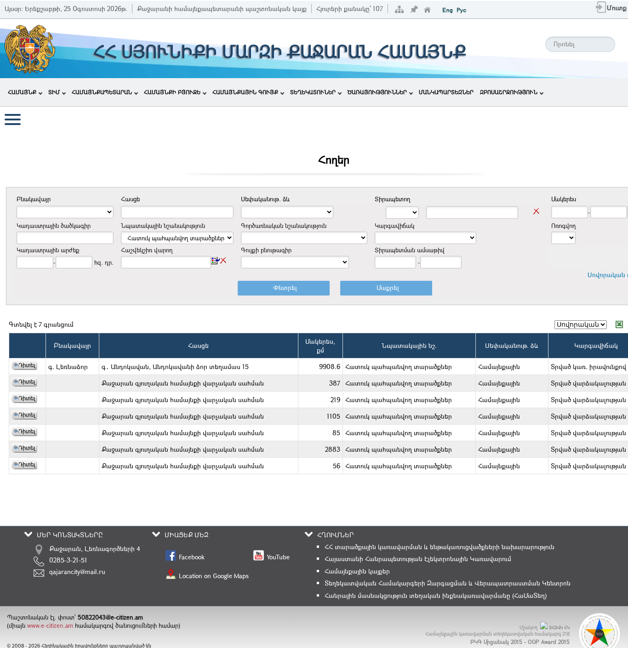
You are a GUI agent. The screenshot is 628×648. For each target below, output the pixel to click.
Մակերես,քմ (320, 345)
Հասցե (198, 345)
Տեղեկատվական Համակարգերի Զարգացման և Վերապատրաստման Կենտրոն (448, 583)
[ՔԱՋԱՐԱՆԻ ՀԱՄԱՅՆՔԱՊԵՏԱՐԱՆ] (29, 72)
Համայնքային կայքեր (357, 571)
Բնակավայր (72, 345)
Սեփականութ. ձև (511, 345)
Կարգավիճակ (596, 345)
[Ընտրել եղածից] (215, 260)
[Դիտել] (24, 367)
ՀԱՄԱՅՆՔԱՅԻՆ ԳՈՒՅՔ (245, 92)
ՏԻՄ (54, 92)
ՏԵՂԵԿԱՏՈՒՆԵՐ (313, 92)
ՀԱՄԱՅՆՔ (22, 92)
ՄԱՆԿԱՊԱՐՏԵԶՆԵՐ (446, 92)
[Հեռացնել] (536, 211)
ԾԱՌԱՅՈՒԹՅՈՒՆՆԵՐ (377, 92)
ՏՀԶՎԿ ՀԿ (559, 628)
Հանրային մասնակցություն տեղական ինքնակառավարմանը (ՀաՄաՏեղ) (436, 595)
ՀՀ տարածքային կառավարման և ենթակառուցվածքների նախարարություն (439, 546)
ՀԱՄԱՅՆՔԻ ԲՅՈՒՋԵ (172, 92)
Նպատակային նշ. (409, 345)
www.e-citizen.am (50, 625)
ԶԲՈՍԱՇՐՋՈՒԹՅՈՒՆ (508, 92)
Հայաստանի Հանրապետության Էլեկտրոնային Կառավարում (418, 558)
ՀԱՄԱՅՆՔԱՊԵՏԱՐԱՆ (102, 92)
